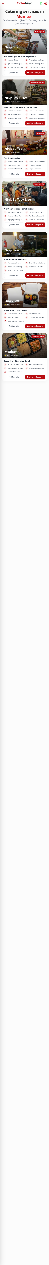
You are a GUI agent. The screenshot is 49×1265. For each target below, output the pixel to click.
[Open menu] (3, 3)
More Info (15, 72)
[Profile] (45, 3)
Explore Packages (34, 72)
